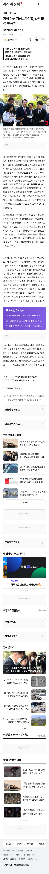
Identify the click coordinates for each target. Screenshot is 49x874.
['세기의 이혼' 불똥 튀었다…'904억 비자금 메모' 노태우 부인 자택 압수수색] (10, 460)
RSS (33, 854)
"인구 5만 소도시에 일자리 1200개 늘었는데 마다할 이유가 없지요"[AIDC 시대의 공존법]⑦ (32, 481)
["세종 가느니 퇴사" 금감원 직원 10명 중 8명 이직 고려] (10, 498)
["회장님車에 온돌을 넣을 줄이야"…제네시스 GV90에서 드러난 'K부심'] (11, 790)
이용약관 (22, 859)
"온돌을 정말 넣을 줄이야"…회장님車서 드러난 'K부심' (32, 443)
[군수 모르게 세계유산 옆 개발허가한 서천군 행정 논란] (38, 725)
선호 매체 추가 (12, 40)
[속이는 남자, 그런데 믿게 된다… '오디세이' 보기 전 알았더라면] (11, 777)
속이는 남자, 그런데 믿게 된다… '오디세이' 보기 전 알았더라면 (33, 772)
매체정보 (31, 859)
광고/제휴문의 (17, 850)
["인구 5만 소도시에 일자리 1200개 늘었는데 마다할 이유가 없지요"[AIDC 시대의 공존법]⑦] (10, 485)
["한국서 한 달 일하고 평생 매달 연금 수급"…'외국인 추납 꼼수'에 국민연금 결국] (38, 712)
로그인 (8, 843)
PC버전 (30, 843)
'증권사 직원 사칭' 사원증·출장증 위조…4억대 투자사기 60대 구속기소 (17, 683)
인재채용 (28, 850)
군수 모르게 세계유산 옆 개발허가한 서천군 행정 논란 (18, 722)
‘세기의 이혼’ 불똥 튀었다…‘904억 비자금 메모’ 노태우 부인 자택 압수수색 (26, 671)
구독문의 (17, 854)
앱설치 (19, 843)
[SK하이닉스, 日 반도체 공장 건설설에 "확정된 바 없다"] (10, 473)
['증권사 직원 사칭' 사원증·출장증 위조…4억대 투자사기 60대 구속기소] (38, 686)
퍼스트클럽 (7, 854)
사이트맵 (41, 843)
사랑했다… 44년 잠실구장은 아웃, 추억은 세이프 (33, 799)
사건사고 (12, 13)
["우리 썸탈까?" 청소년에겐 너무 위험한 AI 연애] (11, 817)
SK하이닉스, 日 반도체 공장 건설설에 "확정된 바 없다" (32, 468)
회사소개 (6, 850)
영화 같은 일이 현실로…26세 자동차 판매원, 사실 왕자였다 (24, 321)
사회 (5, 13)
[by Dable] (41, 735)
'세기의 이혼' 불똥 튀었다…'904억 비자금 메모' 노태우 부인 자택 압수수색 (32, 456)
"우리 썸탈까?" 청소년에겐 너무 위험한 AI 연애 (33, 812)
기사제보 (26, 854)
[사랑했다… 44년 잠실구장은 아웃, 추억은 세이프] (11, 803)
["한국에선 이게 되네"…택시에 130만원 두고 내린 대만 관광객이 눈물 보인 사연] (38, 699)
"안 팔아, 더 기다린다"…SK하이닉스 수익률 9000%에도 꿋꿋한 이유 (24, 326)
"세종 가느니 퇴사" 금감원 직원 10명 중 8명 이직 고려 (32, 493)
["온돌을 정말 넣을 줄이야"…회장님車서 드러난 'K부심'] (10, 448)
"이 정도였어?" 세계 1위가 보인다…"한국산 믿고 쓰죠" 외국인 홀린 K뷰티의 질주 (24, 316)
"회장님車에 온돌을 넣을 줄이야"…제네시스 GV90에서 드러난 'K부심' (33, 785)
